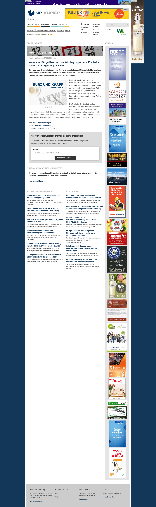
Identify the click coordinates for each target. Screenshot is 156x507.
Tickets (109, 30)
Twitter (57, 497)
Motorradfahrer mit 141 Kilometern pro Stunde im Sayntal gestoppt (43, 196)
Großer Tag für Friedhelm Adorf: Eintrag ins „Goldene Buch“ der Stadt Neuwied (44, 244)
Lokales (30, 30)
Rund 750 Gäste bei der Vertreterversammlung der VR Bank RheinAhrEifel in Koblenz (81, 219)
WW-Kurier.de (85, 30)
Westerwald (33, 35)
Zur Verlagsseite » (36, 501)
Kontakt (95, 34)
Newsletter (84, 32)
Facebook (86, 24)
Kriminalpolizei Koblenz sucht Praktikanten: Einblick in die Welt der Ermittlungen (82, 248)
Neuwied (38, 43)
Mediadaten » (83, 499)
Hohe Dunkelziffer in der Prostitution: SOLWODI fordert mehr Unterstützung (43, 209)
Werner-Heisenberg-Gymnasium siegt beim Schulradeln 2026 (45, 220)
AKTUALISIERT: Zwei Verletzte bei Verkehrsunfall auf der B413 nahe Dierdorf (84, 196)
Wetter (67, 30)
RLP (67, 24)
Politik (37, 24)
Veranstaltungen (42, 30)
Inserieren (96, 24)
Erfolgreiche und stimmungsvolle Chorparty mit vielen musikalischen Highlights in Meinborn (81, 232)
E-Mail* (36, 149)
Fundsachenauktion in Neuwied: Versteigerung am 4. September (40, 231)
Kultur (61, 24)
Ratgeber (52, 30)
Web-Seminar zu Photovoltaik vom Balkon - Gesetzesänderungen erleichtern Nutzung (84, 207)
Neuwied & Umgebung (44, 125)
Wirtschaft (45, 24)
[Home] (28, 19)
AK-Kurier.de (85, 27)
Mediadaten (96, 27)
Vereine (54, 24)
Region (30, 24)
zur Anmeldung (36, 181)
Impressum (96, 32)
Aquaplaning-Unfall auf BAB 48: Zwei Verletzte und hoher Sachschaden (81, 260)
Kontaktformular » (109, 497)
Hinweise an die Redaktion (47, 128)
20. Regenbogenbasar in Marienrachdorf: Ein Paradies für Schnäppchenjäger (44, 255)
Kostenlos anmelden (65, 158)
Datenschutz (97, 30)
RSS (56, 493)
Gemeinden (60, 30)
